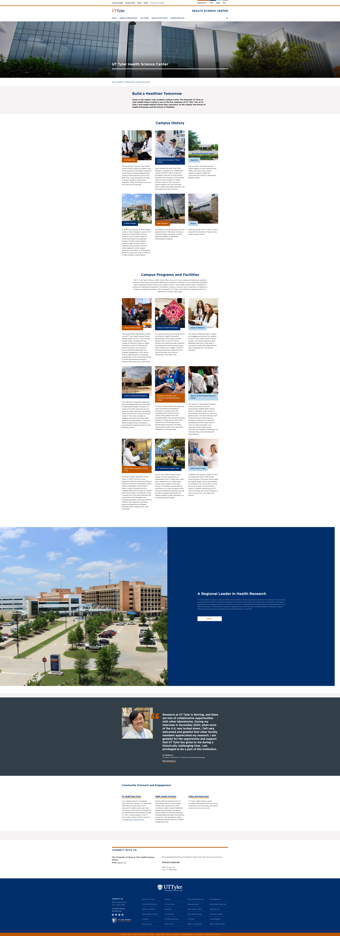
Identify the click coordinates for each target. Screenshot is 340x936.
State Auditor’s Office (194, 909)
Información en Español (157, 3)
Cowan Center (169, 914)
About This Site (143, 934)
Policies (134, 934)
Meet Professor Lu (169, 761)
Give (224, 3)
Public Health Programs (165, 796)
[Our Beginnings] (137, 145)
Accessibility (175, 934)
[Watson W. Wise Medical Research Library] (203, 381)
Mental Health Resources (218, 904)
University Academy (216, 914)
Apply (218, 3)
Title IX (168, 934)
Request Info (202, 3)
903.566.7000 (117, 911)
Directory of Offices (148, 909)
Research (210, 618)
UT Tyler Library (170, 904)
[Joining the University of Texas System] (170, 145)
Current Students (117, 3)
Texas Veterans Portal (194, 914)
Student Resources (177, 18)
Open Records (214, 909)
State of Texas (169, 924)
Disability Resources (187, 934)
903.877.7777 (122, 862)
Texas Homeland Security (195, 899)
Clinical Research (215, 919)
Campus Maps (160, 934)
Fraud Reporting (215, 899)
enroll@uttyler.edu (118, 908)
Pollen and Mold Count (199, 796)
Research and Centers (160, 18)
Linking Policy (199, 934)
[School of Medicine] (203, 313)
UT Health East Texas (131, 796)
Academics (120, 82)
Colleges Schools (130, 82)
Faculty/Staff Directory (149, 904)
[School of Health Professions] (170, 313)
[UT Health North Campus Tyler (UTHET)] (170, 454)
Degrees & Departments (128, 18)
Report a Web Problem (217, 924)
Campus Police (147, 924)
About (114, 18)
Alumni (139, 3)
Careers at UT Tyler (148, 899)
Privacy (152, 934)
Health (146, 3)
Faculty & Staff (130, 3)
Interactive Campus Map (171, 862)
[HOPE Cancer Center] (203, 454)
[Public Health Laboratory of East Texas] (137, 454)
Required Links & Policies (212, 934)
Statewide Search (193, 904)
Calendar (167, 899)
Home (114, 82)
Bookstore (168, 909)
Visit (211, 3)
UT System (190, 919)
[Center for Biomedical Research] (137, 381)
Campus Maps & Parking (150, 914)
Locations (145, 919)
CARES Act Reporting (194, 924)
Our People (144, 18)
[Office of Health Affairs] (137, 313)
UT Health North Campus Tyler (133, 819)
